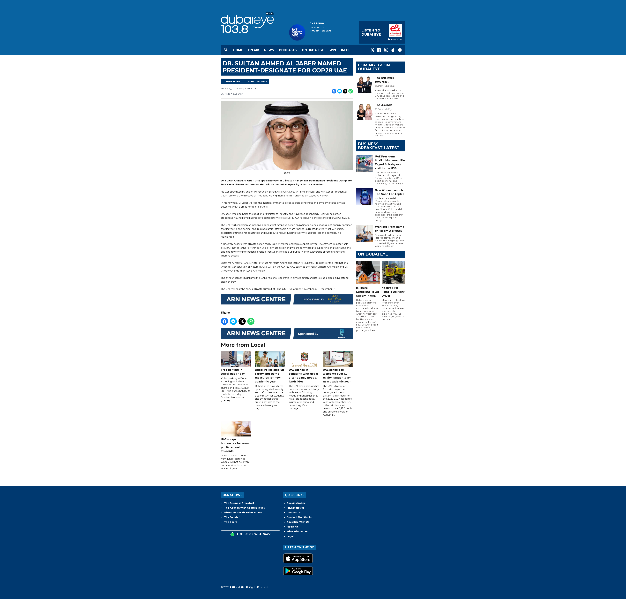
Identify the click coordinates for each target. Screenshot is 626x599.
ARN (232, 587)
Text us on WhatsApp (253, 534)
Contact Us (294, 512)
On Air (253, 50)
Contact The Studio (299, 517)
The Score (230, 522)
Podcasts (288, 50)
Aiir (242, 587)
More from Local (257, 81)
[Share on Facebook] (334, 91)
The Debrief (231, 517)
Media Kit (292, 526)
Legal (290, 536)
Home (238, 50)
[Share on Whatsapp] (350, 91)
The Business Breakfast (239, 503)
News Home (233, 81)
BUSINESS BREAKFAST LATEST (379, 145)
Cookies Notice (296, 503)
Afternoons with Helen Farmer (243, 512)
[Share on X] (345, 91)
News (269, 50)
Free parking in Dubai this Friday (233, 371)
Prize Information (297, 531)
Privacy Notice (295, 507)
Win (332, 50)
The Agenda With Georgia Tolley (244, 507)
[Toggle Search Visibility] (226, 50)
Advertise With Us (298, 522)
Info (345, 50)
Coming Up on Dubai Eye (374, 67)
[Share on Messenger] (339, 91)
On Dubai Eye (313, 50)
